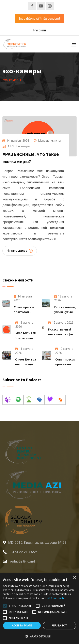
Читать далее (17, 250)
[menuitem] (39, 30)
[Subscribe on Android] (28, 400)
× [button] (74, 577)
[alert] (39, 608)
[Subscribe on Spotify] (18, 400)
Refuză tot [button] (59, 625)
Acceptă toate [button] (22, 625)
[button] (39, 636)
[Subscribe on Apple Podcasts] (7, 400)
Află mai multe (56, 598)
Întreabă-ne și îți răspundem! (39, 18)
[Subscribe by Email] (39, 400)
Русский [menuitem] (39, 30)
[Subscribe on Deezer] (50, 400)
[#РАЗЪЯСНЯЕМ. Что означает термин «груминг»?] (6, 329)
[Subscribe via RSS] (60, 400)
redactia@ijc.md (22, 561)
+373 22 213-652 (23, 552)
